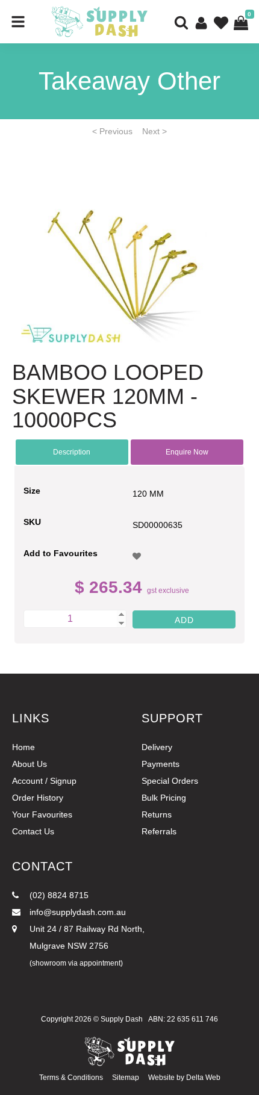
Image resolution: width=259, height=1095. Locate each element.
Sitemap (125, 1077)
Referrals (159, 831)
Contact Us (33, 831)
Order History (37, 797)
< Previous (112, 131)
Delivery (157, 747)
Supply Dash (122, 1019)
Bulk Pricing (164, 797)
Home (23, 747)
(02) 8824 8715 (58, 895)
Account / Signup (44, 781)
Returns (157, 814)
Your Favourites (42, 814)
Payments (160, 764)
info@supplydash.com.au (76, 912)
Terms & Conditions (71, 1077)
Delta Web (203, 1077)
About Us (29, 764)
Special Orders (170, 781)
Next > (154, 131)
